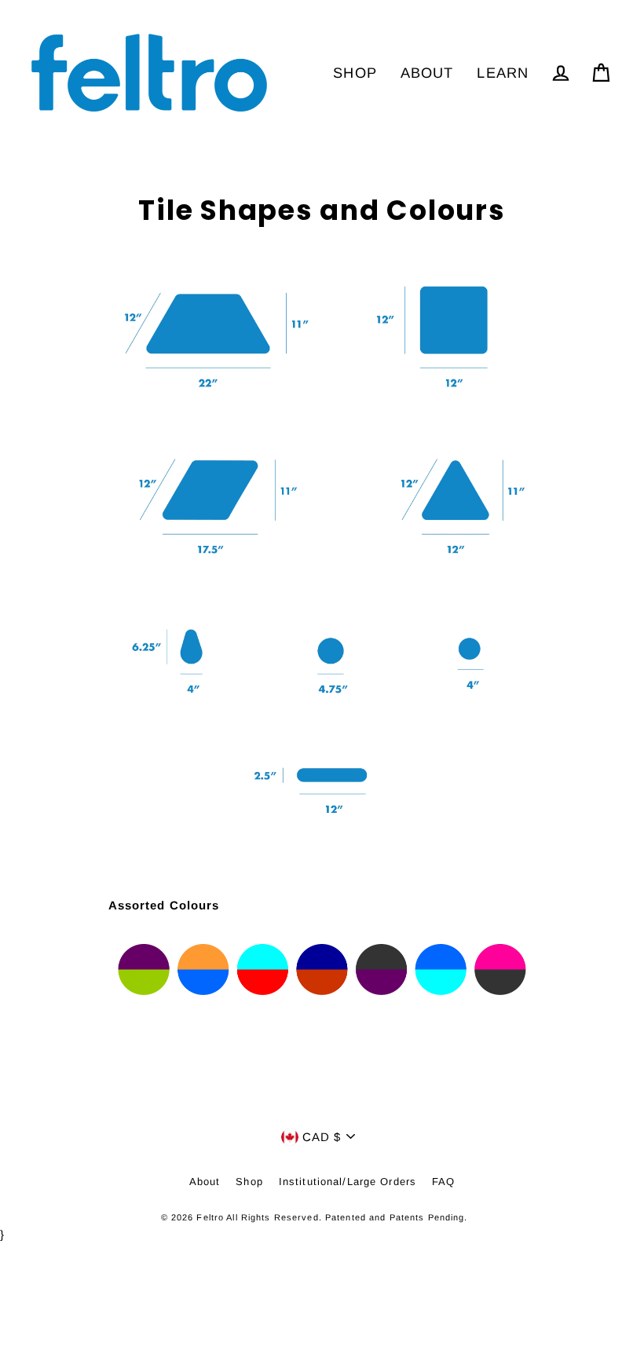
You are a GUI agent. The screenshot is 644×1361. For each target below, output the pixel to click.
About (205, 1181)
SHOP (355, 72)
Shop (249, 1181)
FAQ (443, 1181)
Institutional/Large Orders (347, 1181)
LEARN (503, 72)
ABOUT (427, 72)
